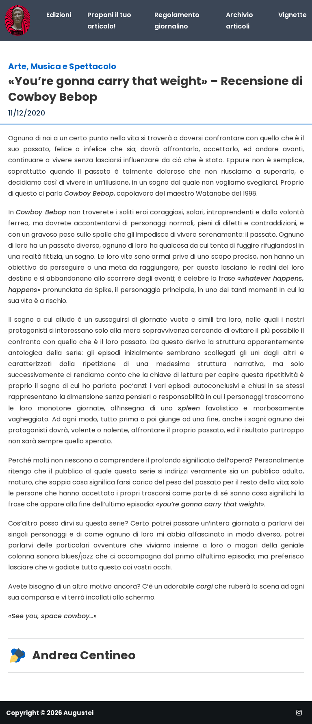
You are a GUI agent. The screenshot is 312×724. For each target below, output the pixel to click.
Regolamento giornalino (176, 20)
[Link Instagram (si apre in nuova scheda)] (299, 712)
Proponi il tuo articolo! (109, 20)
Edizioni (58, 15)
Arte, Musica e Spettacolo (62, 66)
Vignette (292, 15)
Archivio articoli (239, 20)
